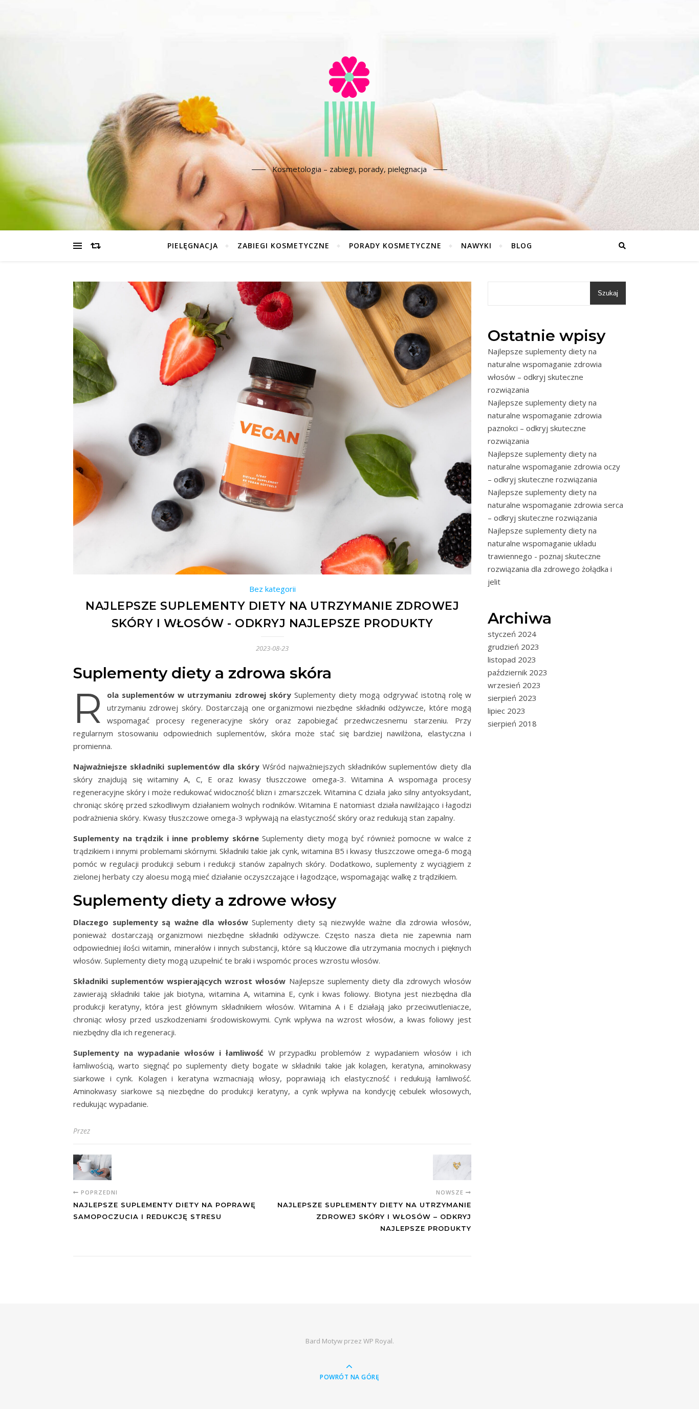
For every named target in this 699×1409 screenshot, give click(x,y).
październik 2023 (518, 672)
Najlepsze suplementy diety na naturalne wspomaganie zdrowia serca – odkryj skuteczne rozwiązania (555, 505)
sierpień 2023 (512, 698)
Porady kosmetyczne (395, 245)
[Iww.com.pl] (349, 106)
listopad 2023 (512, 659)
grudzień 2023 (513, 647)
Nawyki (476, 245)
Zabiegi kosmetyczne (283, 245)
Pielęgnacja (192, 245)
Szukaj (608, 293)
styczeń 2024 (512, 634)
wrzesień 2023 (514, 685)
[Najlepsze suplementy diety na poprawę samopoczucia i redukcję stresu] (92, 1167)
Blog (521, 245)
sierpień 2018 (512, 723)
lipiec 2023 (507, 711)
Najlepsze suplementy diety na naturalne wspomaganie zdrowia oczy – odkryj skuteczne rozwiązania (554, 466)
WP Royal (377, 1341)
